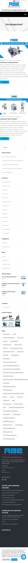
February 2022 (6, 229)
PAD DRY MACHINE (7, 172)
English (17, 1)
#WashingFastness (8, 432)
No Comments (9, 60)
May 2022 (5, 217)
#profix (5, 397)
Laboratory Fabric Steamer (8, 119)
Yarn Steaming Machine (9, 439)
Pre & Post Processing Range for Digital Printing (13, 500)
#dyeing (5, 341)
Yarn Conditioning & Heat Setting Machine (11, 504)
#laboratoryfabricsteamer (10, 362)
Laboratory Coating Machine (9, 62)
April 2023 (5, 194)
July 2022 (5, 209)
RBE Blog (5, 243)
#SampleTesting (18, 404)
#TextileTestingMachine (9, 428)
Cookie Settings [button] (6, 559)
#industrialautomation (8, 351)
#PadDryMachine (7, 390)
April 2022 (5, 221)
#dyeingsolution (7, 344)
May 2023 (5, 190)
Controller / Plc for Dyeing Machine (10, 519)
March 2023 (6, 197)
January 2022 (6, 233)
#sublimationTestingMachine (10, 411)
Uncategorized (17, 60)
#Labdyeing (6, 358)
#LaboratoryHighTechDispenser (11, 365)
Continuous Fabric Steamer (8, 497)
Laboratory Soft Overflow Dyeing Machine (13, 160)
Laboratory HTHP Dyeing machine (11, 164)
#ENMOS (5, 348)
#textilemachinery (7, 425)
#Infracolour (20, 351)
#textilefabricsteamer (8, 421)
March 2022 (6, 225)
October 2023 (6, 186)
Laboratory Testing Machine (8, 495)
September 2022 (7, 201)
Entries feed (6, 260)
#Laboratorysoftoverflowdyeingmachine (13, 372)
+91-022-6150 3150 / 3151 (8, 467)
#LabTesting (6, 383)
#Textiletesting (19, 425)
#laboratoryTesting (8, 376)
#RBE (13, 400)
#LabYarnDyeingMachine (9, 386)
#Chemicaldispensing (8, 337)
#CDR (14, 334)
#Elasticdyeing (18, 344)
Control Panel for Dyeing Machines (10, 524)
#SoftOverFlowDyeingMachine (16, 407)
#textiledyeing (16, 414)
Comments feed (7, 264)
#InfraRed (5, 355)
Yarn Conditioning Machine (9, 156)
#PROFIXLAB (6, 400)
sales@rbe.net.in (6, 472)
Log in (4, 256)
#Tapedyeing (6, 414)
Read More (5, 82)
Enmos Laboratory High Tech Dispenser (12, 168)
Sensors (4, 521)
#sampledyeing (7, 404)
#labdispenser (15, 355)
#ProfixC (12, 397)
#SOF (4, 407)
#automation (6, 334)
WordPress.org (6, 268)
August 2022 (6, 205)
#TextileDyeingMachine (9, 418)
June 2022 (5, 213)
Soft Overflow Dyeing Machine (9, 502)
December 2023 (6, 182)
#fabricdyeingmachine (16, 348)
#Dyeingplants (14, 341)
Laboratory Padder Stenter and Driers (10, 492)
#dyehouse (20, 337)
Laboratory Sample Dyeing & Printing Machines (13, 490)
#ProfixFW (19, 397)
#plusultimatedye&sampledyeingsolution (13, 393)
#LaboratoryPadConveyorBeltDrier (12, 369)
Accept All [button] (14, 559)
